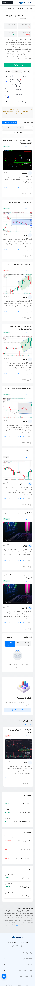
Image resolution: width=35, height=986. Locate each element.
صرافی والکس (30, 8)
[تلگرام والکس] (17, 945)
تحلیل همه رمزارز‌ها (28, 724)
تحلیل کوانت (9, 8)
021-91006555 (24, 942)
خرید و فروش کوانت (17, 65)
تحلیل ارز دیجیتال (19, 8)
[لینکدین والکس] (13, 945)
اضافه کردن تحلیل (9, 123)
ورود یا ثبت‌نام (7, 3)
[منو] (33, 3)
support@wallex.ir (12, 942)
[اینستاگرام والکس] (21, 945)
